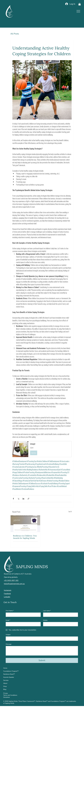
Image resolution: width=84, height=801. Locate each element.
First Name (10, 611)
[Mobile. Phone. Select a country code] (46, 624)
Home (5, 668)
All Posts (14, 33)
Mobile (45, 620)
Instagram (7, 590)
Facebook (7, 593)
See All (70, 511)
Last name (47, 611)
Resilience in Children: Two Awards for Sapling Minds (25, 537)
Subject (8, 635)
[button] (79, 4)
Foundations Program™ (11, 671)
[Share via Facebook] (13, 499)
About (5, 683)
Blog (4, 689)
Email (8, 620)
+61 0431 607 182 (11, 580)
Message (8, 644)
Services (6, 680)
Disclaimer (6, 697)
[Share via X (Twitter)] (18, 499)
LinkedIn (7, 597)
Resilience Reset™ (9, 674)
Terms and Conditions (10, 695)
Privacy (5, 693)
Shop (5, 686)
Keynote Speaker (8, 677)
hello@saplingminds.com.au (14, 584)
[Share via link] (28, 499)
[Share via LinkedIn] (23, 499)
